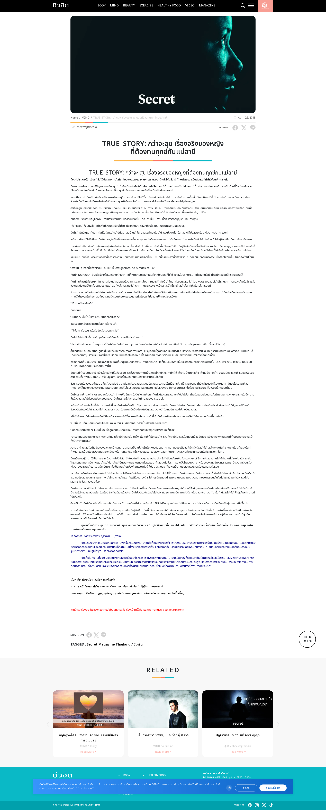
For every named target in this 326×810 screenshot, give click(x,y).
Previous (47, 724)
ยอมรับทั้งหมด (273, 788)
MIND (114, 5)
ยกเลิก (246, 788)
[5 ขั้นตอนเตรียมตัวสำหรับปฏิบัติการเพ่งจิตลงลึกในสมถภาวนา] (237, 723)
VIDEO (190, 5)
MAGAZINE (207, 5)
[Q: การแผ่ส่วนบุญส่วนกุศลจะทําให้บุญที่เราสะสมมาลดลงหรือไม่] (88, 723)
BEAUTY (129, 5)
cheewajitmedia (87, 127)
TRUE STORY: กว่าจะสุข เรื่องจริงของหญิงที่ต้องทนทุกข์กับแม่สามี (130, 118)
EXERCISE (146, 5)
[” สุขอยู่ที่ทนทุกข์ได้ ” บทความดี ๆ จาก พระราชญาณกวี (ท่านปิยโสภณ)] (163, 723)
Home (74, 118)
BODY (101, 5)
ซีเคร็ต (138, 644)
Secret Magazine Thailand (109, 644)
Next (278, 724)
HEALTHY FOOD (169, 5)
